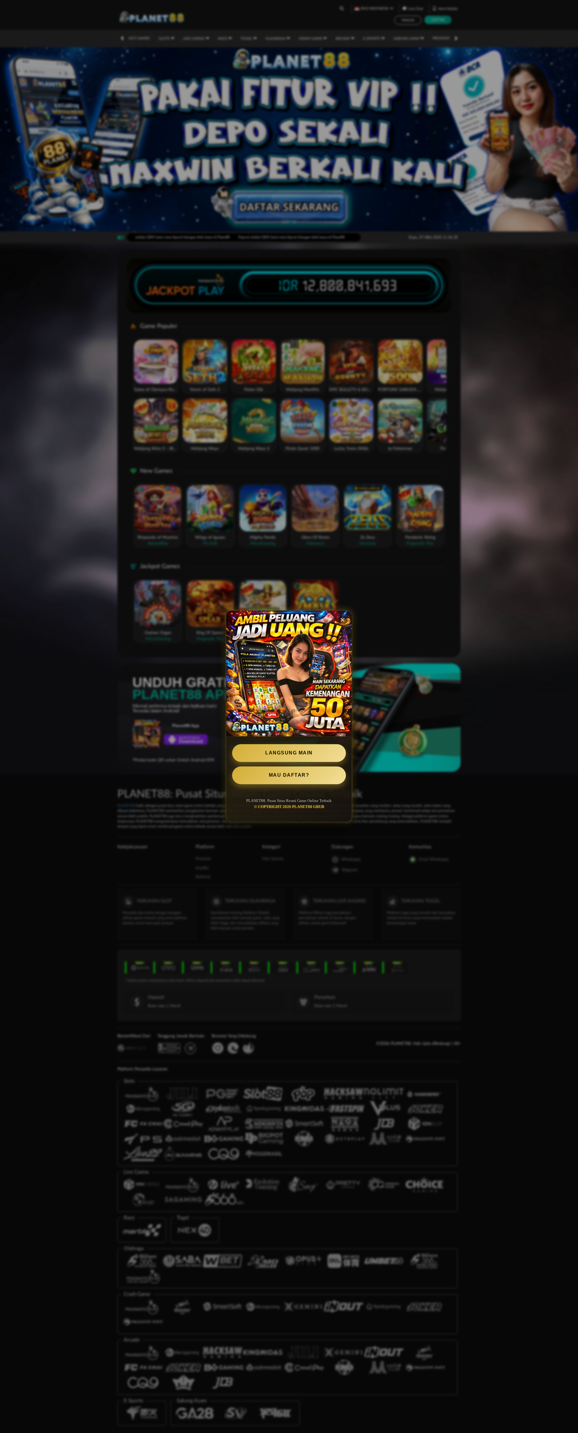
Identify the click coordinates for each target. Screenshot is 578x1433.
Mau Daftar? (289, 775)
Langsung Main (289, 752)
